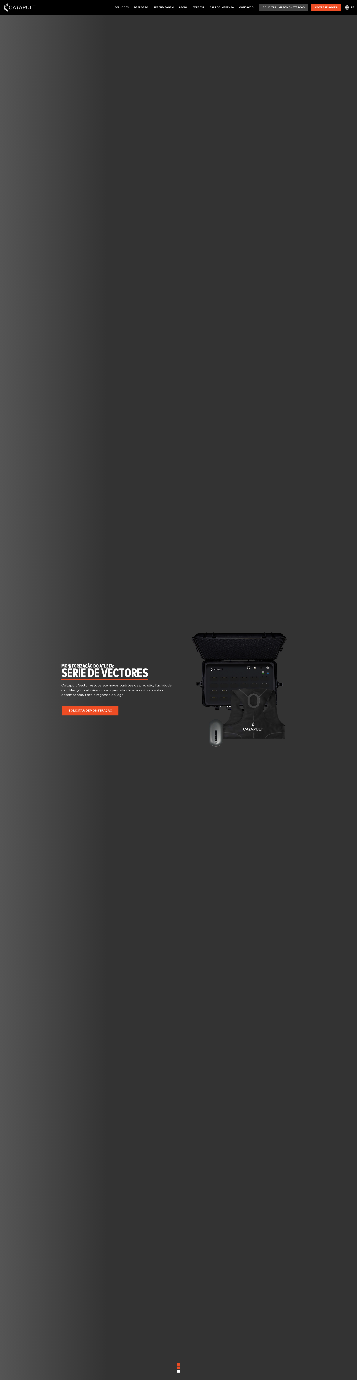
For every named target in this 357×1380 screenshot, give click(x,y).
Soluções (122, 7)
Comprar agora (326, 7)
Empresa (198, 7)
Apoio (183, 7)
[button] (90, 710)
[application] (239, 690)
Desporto (141, 7)
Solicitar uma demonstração (284, 7)
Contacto (246, 7)
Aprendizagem (164, 7)
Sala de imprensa (222, 7)
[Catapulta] (20, 7)
